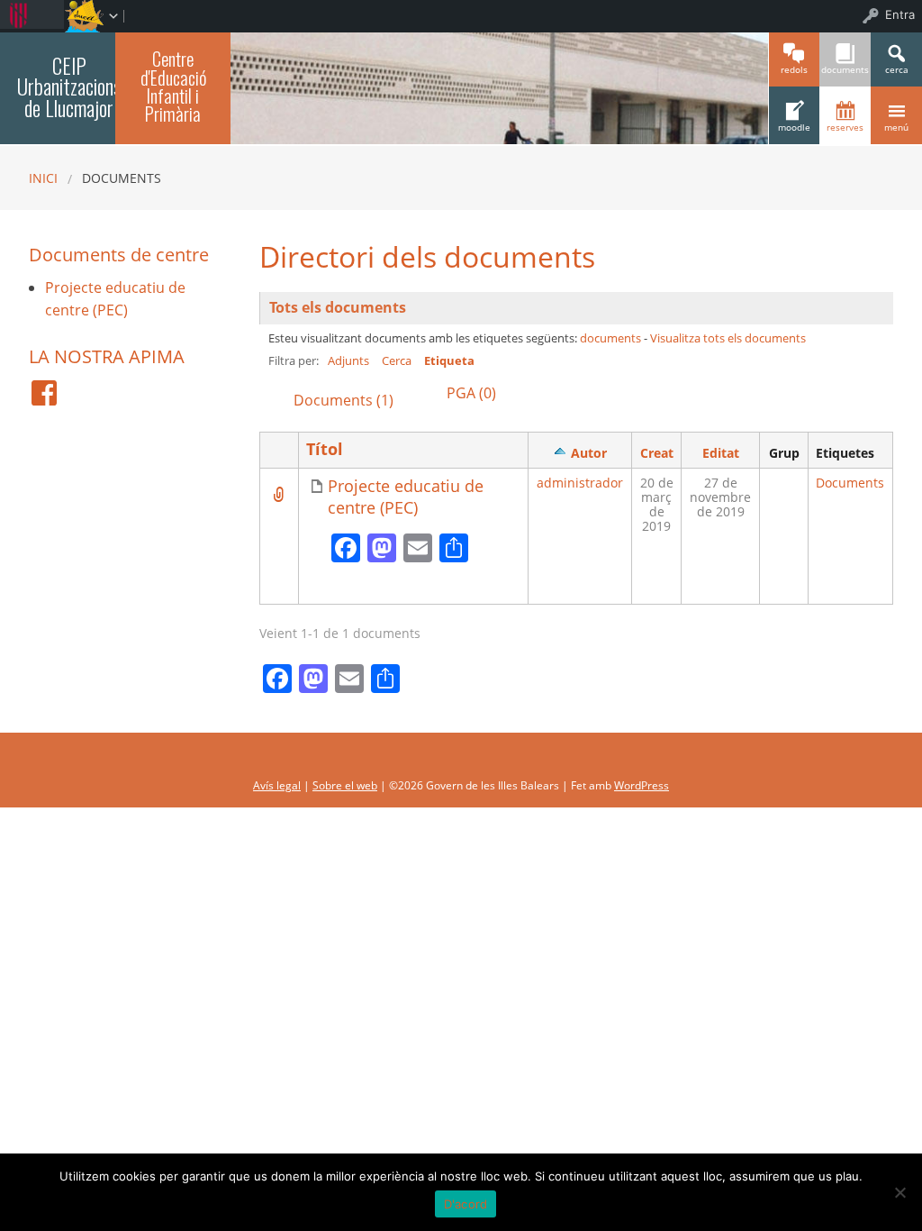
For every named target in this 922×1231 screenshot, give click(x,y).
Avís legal (277, 785)
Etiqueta (449, 360)
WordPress (641, 785)
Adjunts (348, 360)
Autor (589, 452)
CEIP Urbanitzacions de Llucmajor (69, 86)
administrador (580, 482)
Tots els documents (337, 307)
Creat (656, 452)
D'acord (466, 1204)
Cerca (396, 360)
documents (610, 338)
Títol (324, 449)
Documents (850, 482)
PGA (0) (471, 393)
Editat (720, 452)
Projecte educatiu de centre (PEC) (406, 497)
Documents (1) (343, 400)
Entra (900, 14)
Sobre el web (344, 785)
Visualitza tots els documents (728, 338)
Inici (43, 178)
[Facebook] (44, 392)
